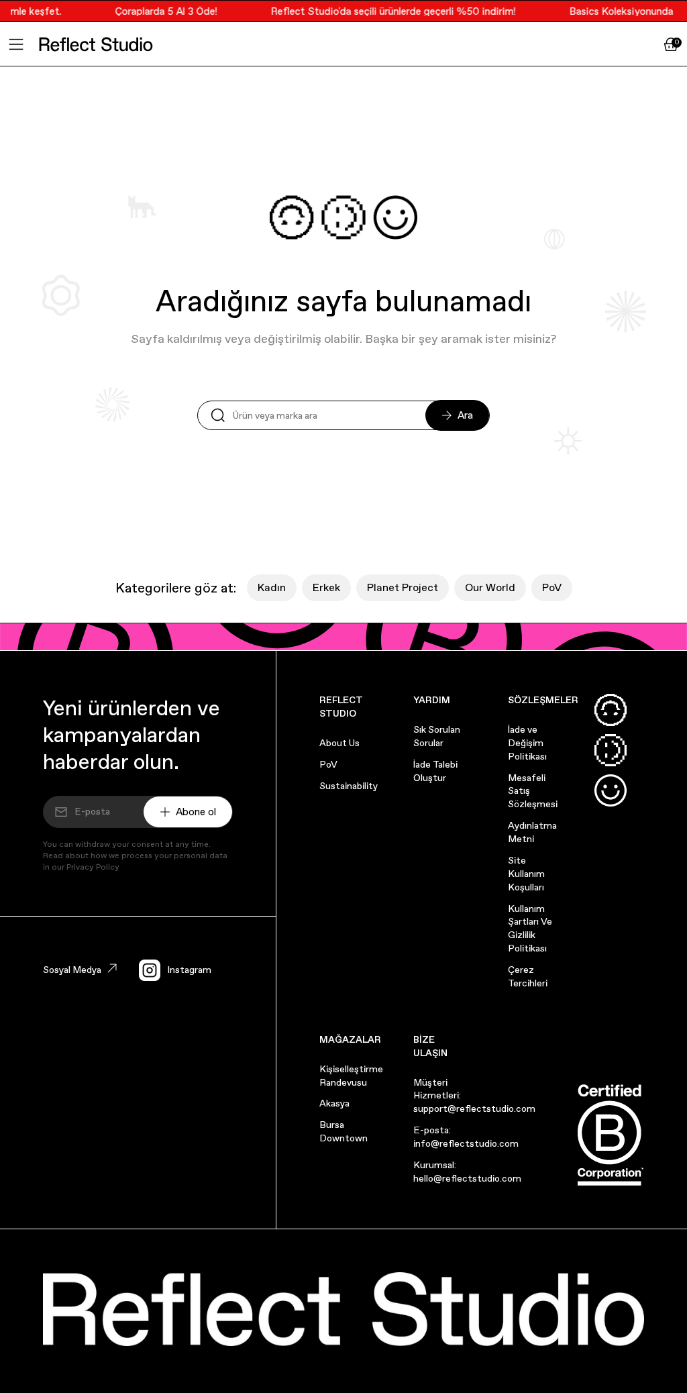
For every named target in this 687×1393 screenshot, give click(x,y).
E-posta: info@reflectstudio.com (466, 1136)
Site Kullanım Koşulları (526, 873)
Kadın (272, 587)
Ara (465, 415)
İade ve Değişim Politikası (527, 742)
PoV (552, 587)
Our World (490, 587)
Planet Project (402, 587)
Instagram (189, 970)
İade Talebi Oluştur (435, 771)
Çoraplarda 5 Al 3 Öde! (160, 11)
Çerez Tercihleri (527, 976)
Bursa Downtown (343, 1131)
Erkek (326, 587)
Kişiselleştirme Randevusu (351, 1075)
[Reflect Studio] (96, 44)
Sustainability (348, 786)
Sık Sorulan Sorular (436, 736)
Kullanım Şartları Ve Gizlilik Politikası (530, 928)
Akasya (334, 1103)
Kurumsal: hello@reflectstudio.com (467, 1171)
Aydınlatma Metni (532, 832)
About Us (339, 743)
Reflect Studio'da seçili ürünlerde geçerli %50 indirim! (386, 11)
